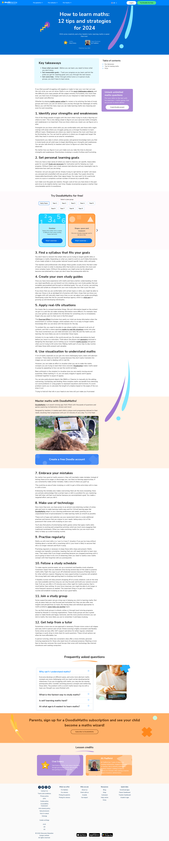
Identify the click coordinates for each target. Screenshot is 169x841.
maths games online (57, 101)
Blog (104, 790)
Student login (124, 797)
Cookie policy (44, 801)
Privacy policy (44, 796)
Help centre (104, 797)
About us (84, 790)
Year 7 (62, 209)
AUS (44, 824)
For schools (64, 792)
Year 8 (71, 209)
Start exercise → (52, 241)
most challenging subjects (83, 91)
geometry (84, 339)
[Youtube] (49, 787)
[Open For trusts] (70, 2)
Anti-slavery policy (44, 808)
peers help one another (57, 607)
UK (44, 827)
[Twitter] (42, 787)
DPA (44, 799)
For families (64, 790)
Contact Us (44, 791)
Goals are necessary (56, 164)
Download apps (125, 790)
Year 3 (73, 203)
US (44, 829)
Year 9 (81, 209)
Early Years (44, 203)
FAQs (104, 800)
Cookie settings (44, 820)
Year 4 (82, 203)
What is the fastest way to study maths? (59, 694)
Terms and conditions (44, 794)
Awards (84, 795)
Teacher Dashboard (125, 795)
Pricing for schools (64, 797)
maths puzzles (81, 342)
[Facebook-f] (39, 787)
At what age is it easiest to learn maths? (59, 706)
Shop (104, 792)
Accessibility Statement (44, 805)
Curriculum (104, 795)
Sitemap (44, 816)
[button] (64, 672)
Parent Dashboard (124, 792)
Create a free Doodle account (67, 459)
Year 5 (91, 203)
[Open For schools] (57, 2)
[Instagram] (46, 787)
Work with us (84, 792)
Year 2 (64, 203)
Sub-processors (44, 811)
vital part (87, 297)
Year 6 (53, 209)
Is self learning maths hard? (53, 700)
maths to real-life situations (72, 329)
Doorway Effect (45, 319)
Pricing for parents (64, 795)
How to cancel (44, 813)
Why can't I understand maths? (55, 671)
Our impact (84, 797)
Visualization (78, 366)
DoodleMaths (40, 405)
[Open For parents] (42, 2)
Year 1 (55, 203)
